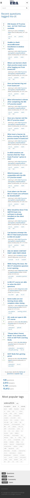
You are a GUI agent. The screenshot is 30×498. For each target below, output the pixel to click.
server (5, 430)
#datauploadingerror (7, 455)
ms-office (5, 459)
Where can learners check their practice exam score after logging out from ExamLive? (17, 66)
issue (13, 461)
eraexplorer (20, 452)
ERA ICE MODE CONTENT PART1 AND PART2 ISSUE (17, 252)
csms (5, 439)
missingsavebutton (16, 439)
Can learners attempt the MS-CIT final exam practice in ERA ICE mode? (18, 235)
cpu (22, 441)
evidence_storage (7, 450)
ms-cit (10, 36)
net (24, 459)
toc (15, 437)
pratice (16, 57)
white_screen (20, 426)
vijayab (10, 360)
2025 (22, 435)
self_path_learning (13, 350)
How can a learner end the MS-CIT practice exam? (17, 119)
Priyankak (10, 323)
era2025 (24, 259)
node (5, 461)
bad (23, 439)
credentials (14, 426)
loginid (11, 437)
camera (10, 459)
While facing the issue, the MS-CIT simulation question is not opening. (18, 266)
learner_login (6, 422)
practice (21, 36)
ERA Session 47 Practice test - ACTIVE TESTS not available (17, 26)
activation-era (15, 455)
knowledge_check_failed (20, 444)
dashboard (16, 459)
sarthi (17, 448)
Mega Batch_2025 (23, 270)
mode (21, 459)
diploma (19, 437)
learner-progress (7, 435)
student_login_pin (12, 452)
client (17, 461)
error (21, 461)
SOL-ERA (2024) (22, 322)
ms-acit (5, 457)
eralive (10, 415)
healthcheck (6, 437)
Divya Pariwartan (13, 307)
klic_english (22, 455)
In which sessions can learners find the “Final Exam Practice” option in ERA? (17, 156)
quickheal (5, 444)
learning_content (22, 311)
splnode (19, 327)
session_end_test (23, 457)
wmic (23, 424)
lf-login (10, 413)
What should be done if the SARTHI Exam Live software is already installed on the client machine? (18, 214)
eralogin (21, 446)
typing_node (12, 444)
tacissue (9, 439)
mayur (9, 32)
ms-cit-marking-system (16, 424)
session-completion (15, 435)
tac (22, 428)
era (15, 36)
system (15, 413)
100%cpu (17, 441)
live (9, 38)
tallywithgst (12, 441)
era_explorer (11, 311)
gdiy (17, 294)
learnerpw (5, 441)
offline (5, 426)
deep (24, 437)
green (9, 461)
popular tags (19, 373)
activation (20, 413)
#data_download (11, 448)
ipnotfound (15, 446)
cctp (21, 430)
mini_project (14, 450)
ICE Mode (20, 30)
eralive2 (5, 415)
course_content (13, 417)
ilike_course (6, 433)
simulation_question (21, 276)
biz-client (10, 457)
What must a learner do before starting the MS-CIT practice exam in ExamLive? (18, 136)
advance (17, 430)
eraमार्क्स (5, 448)
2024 (9, 426)
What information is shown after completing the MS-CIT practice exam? (18, 102)
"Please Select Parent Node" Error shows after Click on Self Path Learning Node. (18, 336)
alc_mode (11, 276)
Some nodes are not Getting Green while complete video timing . (16, 301)
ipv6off (5, 428)
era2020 (16, 422)
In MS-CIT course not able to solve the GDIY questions (17, 284)
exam (22, 57)
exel (13, 430)
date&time (16, 433)
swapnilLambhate (20, 53)
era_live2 (22, 408)
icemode (10, 259)
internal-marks (6, 424)
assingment (6, 417)
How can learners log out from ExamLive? (17, 84)
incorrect (16, 457)
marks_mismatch (11, 428)
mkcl (9, 430)
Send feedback (4, 488)
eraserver (20, 411)
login (20, 422)
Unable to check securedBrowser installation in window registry (16, 45)
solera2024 (11, 327)
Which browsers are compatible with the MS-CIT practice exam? (17, 175)
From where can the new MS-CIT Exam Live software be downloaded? (18, 193)
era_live (5, 408)
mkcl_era (5, 452)
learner (19, 417)
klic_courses (16, 408)
